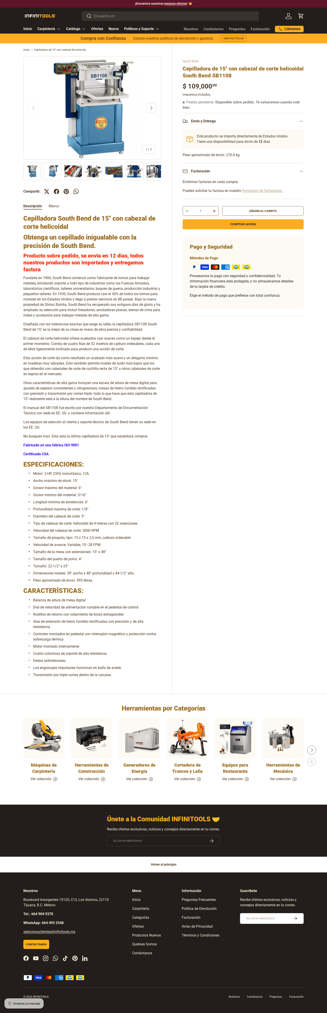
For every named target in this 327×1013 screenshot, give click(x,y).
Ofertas (97, 29)
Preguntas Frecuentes (199, 900)
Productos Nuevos (146, 935)
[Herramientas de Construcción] (91, 738)
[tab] (32, 206)
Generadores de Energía (139, 768)
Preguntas (237, 29)
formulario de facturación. (262, 191)
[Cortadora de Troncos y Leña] (187, 738)
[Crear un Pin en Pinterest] (66, 191)
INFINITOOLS (40, 996)
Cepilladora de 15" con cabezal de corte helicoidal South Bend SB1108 (60, 49)
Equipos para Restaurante (235, 768)
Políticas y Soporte (139, 29)
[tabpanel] (92, 446)
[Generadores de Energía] (139, 738)
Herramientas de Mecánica (283, 768)
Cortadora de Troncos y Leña (187, 768)
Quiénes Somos (144, 944)
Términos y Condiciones (200, 935)
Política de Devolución (199, 908)
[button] (301, 16)
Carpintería (46, 29)
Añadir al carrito (263, 211)
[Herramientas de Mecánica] (283, 738)
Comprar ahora (243, 224)
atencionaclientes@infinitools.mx (49, 932)
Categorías (140, 917)
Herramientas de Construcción (92, 768)
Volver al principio (163, 864)
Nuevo (114, 29)
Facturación (260, 29)
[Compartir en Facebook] (56, 191)
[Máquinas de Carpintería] (43, 738)
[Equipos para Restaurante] (235, 738)
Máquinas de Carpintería (44, 768)
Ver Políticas (233, 38)
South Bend (191, 61)
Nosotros (191, 29)
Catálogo (73, 29)
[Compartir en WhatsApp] (76, 191)
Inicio (27, 29)
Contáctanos (214, 29)
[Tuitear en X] (47, 191)
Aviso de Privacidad (197, 926)
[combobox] (170, 16)
